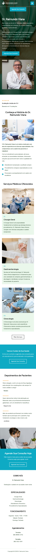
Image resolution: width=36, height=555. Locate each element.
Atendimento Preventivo (18, 503)
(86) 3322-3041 (18, 541)
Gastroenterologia (18, 499)
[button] (18, 337)
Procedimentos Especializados (18, 506)
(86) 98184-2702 (18, 535)
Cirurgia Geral (18, 496)
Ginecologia (18, 501)
